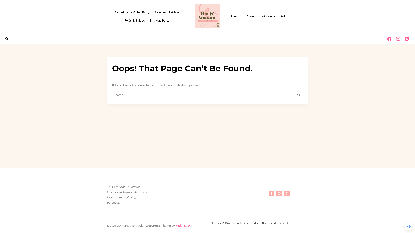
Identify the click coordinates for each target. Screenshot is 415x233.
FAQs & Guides (135, 20)
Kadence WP (183, 225)
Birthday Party (159, 20)
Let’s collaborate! (273, 16)
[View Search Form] (7, 38)
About (250, 16)
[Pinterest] (406, 38)
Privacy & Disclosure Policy (230, 223)
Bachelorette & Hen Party (131, 12)
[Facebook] (389, 38)
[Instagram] (398, 38)
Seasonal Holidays (167, 12)
